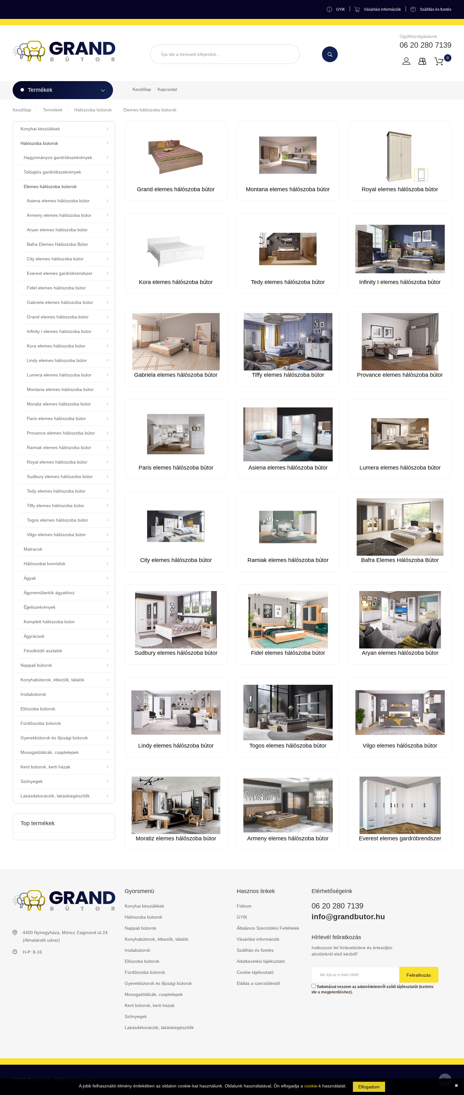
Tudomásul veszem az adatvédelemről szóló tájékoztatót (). (373, 989)
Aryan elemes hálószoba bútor (57, 229)
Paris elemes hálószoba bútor (56, 418)
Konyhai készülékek (40, 128)
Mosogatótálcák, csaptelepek (50, 752)
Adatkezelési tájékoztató (261, 961)
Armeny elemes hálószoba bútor (59, 215)
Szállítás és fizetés (255, 950)
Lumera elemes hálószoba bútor (59, 374)
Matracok (33, 549)
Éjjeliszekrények (40, 607)
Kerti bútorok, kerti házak (45, 766)
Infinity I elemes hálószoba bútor (59, 331)
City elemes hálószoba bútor (55, 258)
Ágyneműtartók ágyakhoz (49, 592)
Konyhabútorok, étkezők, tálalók (52, 679)
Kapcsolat (167, 89)
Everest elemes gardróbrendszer (59, 273)
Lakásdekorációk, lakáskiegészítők (55, 795)
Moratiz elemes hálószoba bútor (59, 403)
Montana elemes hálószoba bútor (60, 389)
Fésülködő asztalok (43, 650)
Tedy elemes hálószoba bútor (56, 491)
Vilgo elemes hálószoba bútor (56, 534)
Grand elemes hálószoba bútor (58, 316)
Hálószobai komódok (44, 563)
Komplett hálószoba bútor (49, 621)
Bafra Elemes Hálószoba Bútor (57, 244)
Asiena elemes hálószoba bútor (58, 200)
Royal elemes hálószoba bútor (57, 462)
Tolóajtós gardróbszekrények (52, 172)
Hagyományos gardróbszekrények (58, 157)
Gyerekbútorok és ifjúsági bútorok (54, 737)
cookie (310, 1085)
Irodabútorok (33, 694)
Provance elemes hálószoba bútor (61, 432)
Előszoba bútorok (38, 708)
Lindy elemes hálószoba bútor (57, 360)
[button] (438, 60)
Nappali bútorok (36, 665)
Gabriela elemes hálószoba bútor (60, 302)
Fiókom (244, 906)
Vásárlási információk (258, 939)
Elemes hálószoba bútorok (149, 109)
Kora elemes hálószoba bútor (56, 345)
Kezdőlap (142, 89)
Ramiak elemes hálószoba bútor (59, 447)
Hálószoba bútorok (93, 109)
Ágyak (30, 578)
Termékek (52, 109)
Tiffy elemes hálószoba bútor (55, 505)
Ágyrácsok (34, 636)
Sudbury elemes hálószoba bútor (60, 476)
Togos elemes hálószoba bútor (57, 520)
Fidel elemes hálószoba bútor (56, 287)
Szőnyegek (32, 781)
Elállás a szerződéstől (258, 983)
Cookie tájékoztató (255, 972)
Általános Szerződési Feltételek (268, 928)
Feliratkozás (419, 975)
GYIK (242, 917)
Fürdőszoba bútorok (41, 723)
